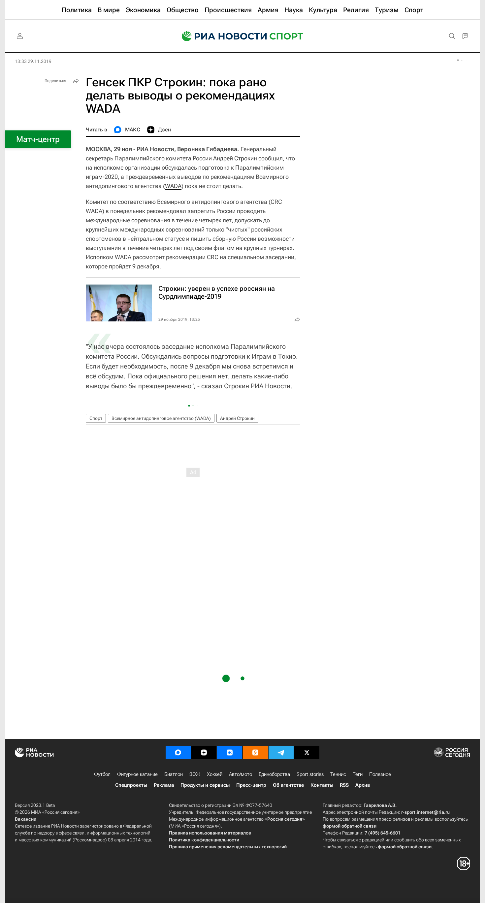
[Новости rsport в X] (306, 752)
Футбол (102, 774)
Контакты (321, 785)
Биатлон (173, 774)
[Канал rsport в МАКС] (178, 752)
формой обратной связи (349, 826)
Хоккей (214, 774)
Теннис (338, 774)
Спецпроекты (131, 785)
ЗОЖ (194, 774)
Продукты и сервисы (205, 785)
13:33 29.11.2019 (33, 61)
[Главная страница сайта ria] (220, 36)
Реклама (164, 785)
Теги (358, 774)
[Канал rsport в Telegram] (281, 752)
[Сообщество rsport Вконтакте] (229, 752)
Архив (362, 785)
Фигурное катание (137, 774)
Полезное (380, 774)
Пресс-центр (251, 785)
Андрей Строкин (235, 158)
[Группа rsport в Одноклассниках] (255, 752)
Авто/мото (240, 774)
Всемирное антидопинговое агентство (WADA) (161, 418)
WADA (173, 185)
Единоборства (274, 774)
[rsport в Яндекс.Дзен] (203, 752)
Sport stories (310, 774)
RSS (344, 785)
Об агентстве (288, 785)
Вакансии (25, 819)
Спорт (95, 418)
